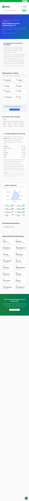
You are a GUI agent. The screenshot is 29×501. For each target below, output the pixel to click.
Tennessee (11, 20)
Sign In (25, 6)
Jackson (15, 126)
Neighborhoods (5, 20)
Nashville (4, 119)
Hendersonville (22, 126)
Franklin (4, 126)
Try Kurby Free (15, 309)
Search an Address (15, 109)
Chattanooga (16, 20)
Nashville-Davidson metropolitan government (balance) (13, 121)
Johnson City (10, 126)
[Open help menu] (26, 498)
